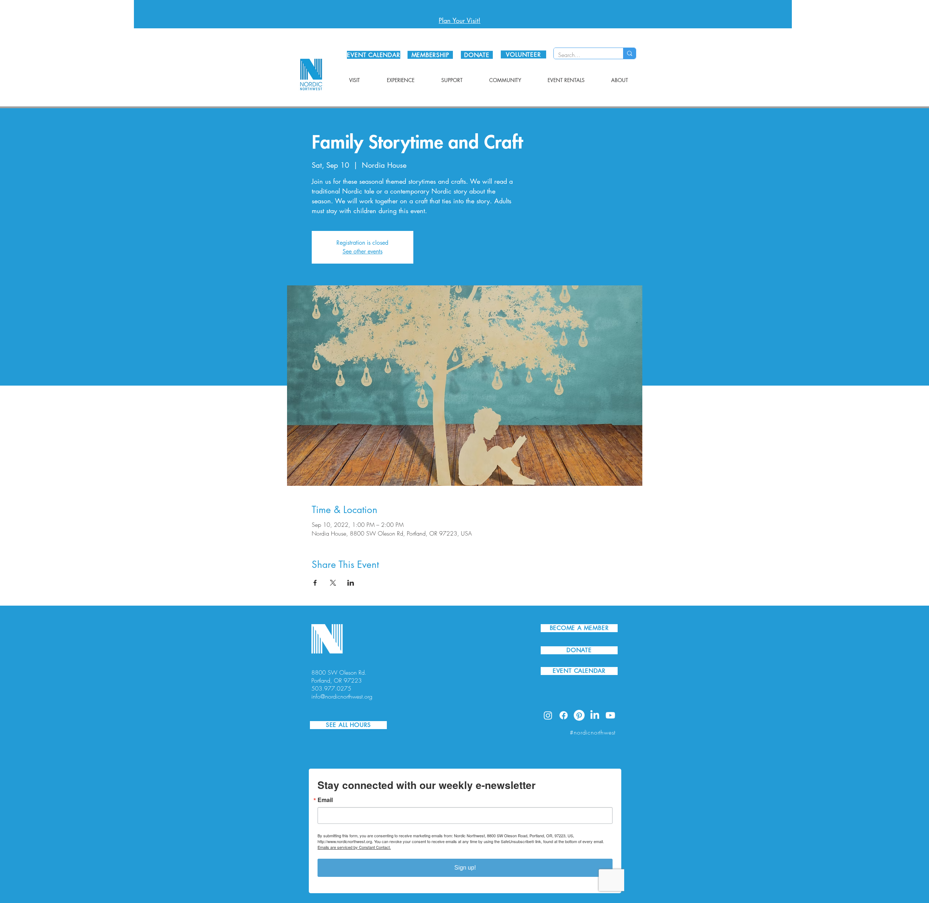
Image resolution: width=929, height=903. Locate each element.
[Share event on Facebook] (315, 583)
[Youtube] (610, 715)
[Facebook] (563, 715)
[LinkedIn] (594, 715)
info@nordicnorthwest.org (341, 696)
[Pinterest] (579, 715)
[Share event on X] (333, 583)
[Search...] (629, 53)
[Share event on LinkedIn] (350, 583)
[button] (354, 80)
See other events (362, 251)
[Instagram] (548, 715)
